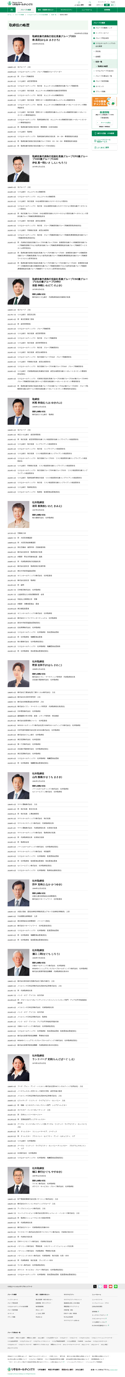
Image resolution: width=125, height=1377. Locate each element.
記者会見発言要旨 (97, 1306)
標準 (107, 5)
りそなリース (73, 1338)
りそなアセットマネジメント (41, 1341)
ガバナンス (11, 1313)
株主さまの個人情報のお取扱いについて (78, 1356)
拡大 (112, 5)
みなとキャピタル (13, 1348)
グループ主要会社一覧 (14, 1332)
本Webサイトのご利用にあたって (17, 1356)
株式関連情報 (39, 1306)
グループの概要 (12, 1294)
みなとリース (85, 1344)
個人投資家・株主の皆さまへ (44, 1299)
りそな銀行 (11, 1338)
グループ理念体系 (13, 1303)
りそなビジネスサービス (100, 1341)
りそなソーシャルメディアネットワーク (20, 1286)
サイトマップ (102, 2)
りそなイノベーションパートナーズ (102, 1338)
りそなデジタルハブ (25, 1341)
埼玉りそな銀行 (20, 1338)
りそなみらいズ (12, 1344)
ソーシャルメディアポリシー (75, 1362)
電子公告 (62, 1356)
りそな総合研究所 (13, 1341)
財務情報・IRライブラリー (43, 1303)
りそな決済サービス (52, 1338)
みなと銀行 (41, 1338)
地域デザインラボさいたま (41, 1344)
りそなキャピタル (84, 1338)
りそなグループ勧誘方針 (36, 1359)
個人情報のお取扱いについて (100, 1356)
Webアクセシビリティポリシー (38, 1356)
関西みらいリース (56, 1344)
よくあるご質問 (79, 5)
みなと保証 (104, 1344)
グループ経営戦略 (13, 1310)
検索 (90, 5)
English (113, 2)
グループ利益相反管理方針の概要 (54, 1359)
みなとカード (95, 1344)
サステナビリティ (69, 1294)
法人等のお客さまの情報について (17, 1359)
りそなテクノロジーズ (25, 1344)
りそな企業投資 (71, 1341)
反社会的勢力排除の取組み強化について (77, 1359)
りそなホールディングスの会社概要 (18, 1306)
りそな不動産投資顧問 (58, 1341)
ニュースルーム (96, 1294)
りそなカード (64, 1338)
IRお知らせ (39, 1317)
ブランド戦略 (11, 1317)
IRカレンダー (39, 1310)
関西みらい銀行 (31, 1338)
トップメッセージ (13, 1299)
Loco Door (88, 1341)
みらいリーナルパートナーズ (71, 1344)
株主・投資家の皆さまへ (43, 1294)
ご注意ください (53, 1356)
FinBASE (80, 1341)
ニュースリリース (97, 1299)
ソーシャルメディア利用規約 (94, 1362)
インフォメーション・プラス (100, 1303)
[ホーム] (12, 9)
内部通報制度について (97, 1359)
